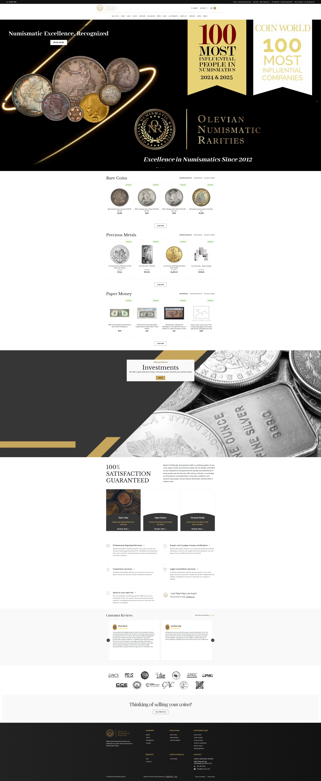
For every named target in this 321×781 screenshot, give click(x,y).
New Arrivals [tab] (198, 178)
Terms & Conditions (200, 743)
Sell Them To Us (160, 712)
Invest (160, 378)
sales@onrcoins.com (203, 769)
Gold (128, 16)
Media (205, 16)
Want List (183, 16)
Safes (165, 16)
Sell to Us (115, 16)
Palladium (151, 16)
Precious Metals (175, 740)
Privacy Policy (198, 740)
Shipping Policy (199, 748)
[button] (156, 167)
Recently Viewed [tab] (209, 178)
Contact (148, 743)
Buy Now (160, 67)
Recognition (150, 740)
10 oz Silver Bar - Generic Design (201, 266)
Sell (147, 759)
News (199, 16)
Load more (160, 226)
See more (212, 615)
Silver (135, 16)
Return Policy (198, 746)
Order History (198, 737)
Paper (159, 16)
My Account (197, 735)
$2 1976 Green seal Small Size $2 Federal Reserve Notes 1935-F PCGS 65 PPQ (147, 326)
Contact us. (190, 597)
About (148, 735)
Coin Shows (173, 759)
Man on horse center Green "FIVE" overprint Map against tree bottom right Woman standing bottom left (201, 327)
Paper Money (174, 737)
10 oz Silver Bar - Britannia (147, 266)
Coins (123, 16)
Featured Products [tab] (185, 178)
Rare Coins (173, 735)
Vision (148, 737)
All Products (173, 16)
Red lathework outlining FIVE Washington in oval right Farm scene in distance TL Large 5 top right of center (174, 326)
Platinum (142, 16)
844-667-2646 (12, 2)
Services (192, 16)
